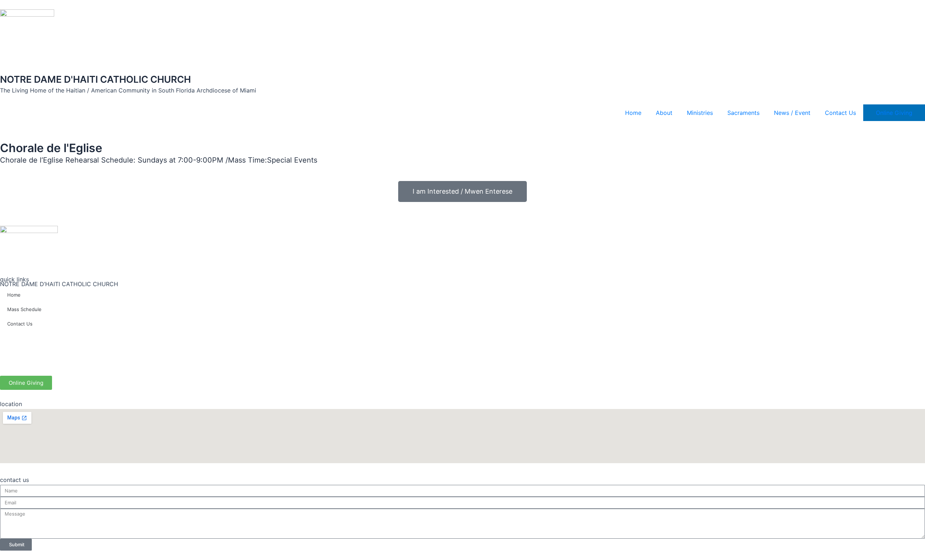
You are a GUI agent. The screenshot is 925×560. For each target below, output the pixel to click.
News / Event (792, 112)
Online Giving (894, 112)
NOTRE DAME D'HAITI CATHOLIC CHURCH (95, 79)
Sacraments (743, 112)
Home (633, 112)
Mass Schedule (24, 309)
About (664, 112)
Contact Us (840, 112)
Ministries (700, 112)
